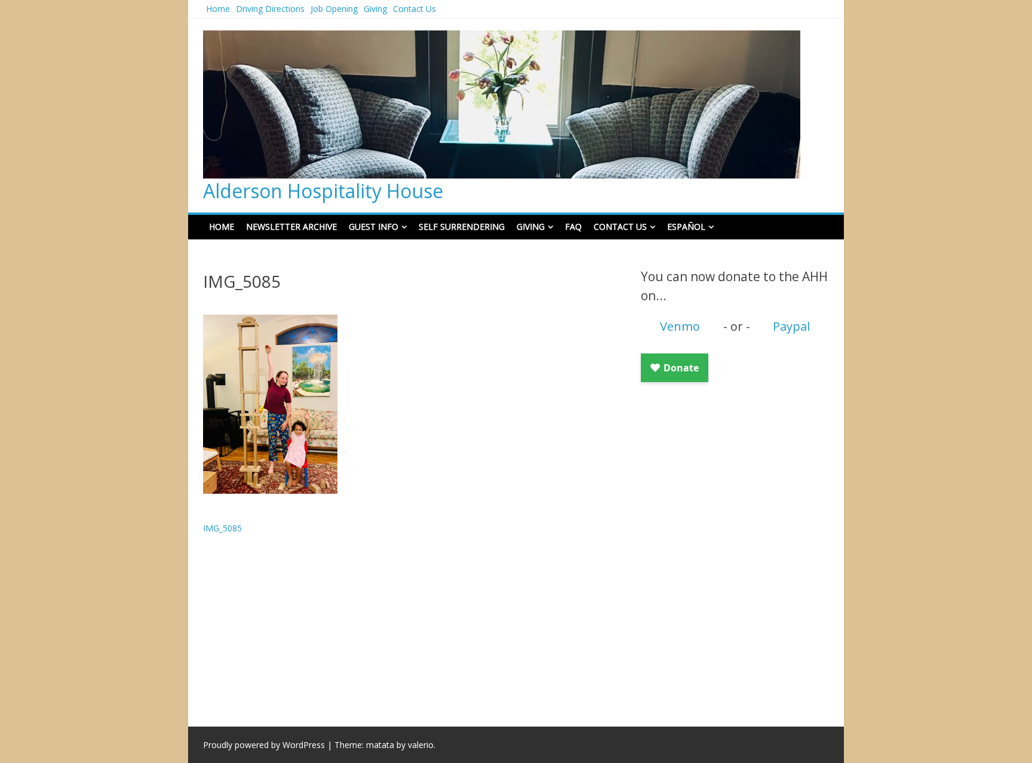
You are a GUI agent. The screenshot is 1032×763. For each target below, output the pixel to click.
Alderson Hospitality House (323, 191)
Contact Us (414, 8)
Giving (375, 8)
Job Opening (334, 8)
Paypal (791, 326)
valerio (421, 744)
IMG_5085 (222, 528)
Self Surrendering (462, 226)
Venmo (680, 326)
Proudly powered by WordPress (264, 744)
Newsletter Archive (291, 226)
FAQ (573, 226)
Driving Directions (270, 8)
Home (218, 8)
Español (686, 226)
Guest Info (373, 226)
